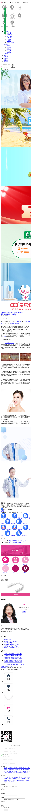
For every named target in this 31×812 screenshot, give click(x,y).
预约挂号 (6, 56)
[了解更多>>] (15, 596)
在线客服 (12, 323)
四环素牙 (17, 778)
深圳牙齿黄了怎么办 (9, 643)
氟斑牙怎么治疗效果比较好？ (11, 647)
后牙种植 (10, 772)
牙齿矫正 (17, 769)
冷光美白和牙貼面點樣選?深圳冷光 (13, 657)
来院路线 (6, 58)
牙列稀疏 (6, 777)
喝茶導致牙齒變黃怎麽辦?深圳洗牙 (13, 662)
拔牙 (27, 780)
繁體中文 (25, 2)
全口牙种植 (11, 768)
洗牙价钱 (13, 524)
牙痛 (21, 778)
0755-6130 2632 (15, 664)
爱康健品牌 (4, 312)
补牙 (9, 782)
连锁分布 (9, 666)
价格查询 (6, 61)
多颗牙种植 (16, 772)
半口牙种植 (17, 768)
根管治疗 (9, 529)
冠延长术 (26, 771)
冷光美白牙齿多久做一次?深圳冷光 (13, 654)
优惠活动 (14, 312)
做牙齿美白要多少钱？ (15, 542)
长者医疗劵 (7, 53)
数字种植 (9, 518)
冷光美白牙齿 (7, 639)
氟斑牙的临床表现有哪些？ (11, 646)
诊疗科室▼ (7, 31)
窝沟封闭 (21, 777)
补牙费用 (24, 524)
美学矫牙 (20, 518)
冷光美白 (14, 314)
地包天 (22, 769)
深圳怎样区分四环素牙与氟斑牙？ (13, 644)
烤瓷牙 (22, 768)
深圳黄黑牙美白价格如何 (10, 641)
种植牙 (5, 768)
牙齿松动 (12, 780)
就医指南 (6, 60)
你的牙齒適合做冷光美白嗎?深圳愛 (13, 660)
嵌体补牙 (26, 768)
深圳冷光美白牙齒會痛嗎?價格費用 (13, 655)
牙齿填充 (17, 780)
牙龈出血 (7, 780)
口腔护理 (16, 777)
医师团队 (9, 312)
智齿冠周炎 (22, 772)
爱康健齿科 (4, 668)
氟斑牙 (12, 782)
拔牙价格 (13, 535)
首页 (2, 314)
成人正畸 (11, 777)
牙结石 (25, 778)
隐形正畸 (6, 771)
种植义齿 (21, 771)
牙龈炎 (9, 778)
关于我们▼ (7, 44)
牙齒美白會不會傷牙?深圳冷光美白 (13, 658)
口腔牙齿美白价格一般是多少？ (17, 541)
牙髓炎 (13, 778)
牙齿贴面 (24, 535)
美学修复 (20, 529)
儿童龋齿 (26, 777)
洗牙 (6, 782)
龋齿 (26, 772)
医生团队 (6, 55)
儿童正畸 (11, 771)
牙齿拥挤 (16, 771)
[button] (29, 587)
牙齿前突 (26, 769)
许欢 (24, 604)
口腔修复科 (7, 314)
